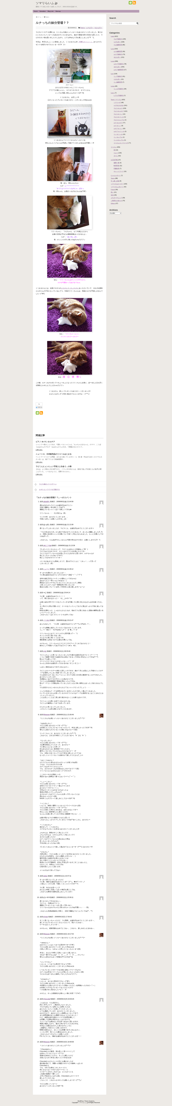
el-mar (45, 917)
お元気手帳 (114, 160)
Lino (112, 73)
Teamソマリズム (116, 99)
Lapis (112, 36)
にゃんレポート (116, 175)
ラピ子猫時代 (118, 39)
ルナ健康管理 (118, 51)
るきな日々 (117, 67)
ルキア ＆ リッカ (119, 131)
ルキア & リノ (118, 128)
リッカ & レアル (119, 140)
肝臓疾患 (116, 168)
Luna (112, 49)
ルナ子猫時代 (118, 54)
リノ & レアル (118, 137)
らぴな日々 (90, 28)
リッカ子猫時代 (118, 89)
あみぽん (46, 501)
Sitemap (58, 11)
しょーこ (46, 569)
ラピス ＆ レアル (119, 120)
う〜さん (113, 147)
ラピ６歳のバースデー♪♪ (48, 484)
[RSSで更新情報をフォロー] (134, 3)
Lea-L (112, 93)
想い (112, 192)
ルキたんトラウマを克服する (49, 489)
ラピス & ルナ (118, 108)
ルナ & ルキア (118, 123)
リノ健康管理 (118, 82)
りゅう (116, 153)
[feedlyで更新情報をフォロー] (130, 3)
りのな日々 (117, 79)
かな (44, 651)
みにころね (47, 545)
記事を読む (39, 450)
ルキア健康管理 (118, 69)
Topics (82, 28)
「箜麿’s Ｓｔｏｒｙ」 (86, 42)
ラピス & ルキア (119, 111)
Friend (113, 189)
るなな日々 (98, 28)
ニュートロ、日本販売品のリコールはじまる (54, 454)
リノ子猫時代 (118, 76)
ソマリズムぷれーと (117, 187)
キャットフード (118, 171)
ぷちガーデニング (116, 198)
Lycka (112, 86)
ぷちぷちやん (74, 288)
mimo (45, 876)
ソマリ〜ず (117, 102)
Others (113, 203)
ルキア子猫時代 (118, 64)
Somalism (43, 11)
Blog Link (50, 11)
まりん (116, 156)
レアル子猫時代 (118, 95)
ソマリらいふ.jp (46, 3)
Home (36, 11)
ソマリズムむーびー (117, 184)
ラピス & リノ (118, 114)
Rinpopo (46, 714)
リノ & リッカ (118, 134)
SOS (112, 195)
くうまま (46, 620)
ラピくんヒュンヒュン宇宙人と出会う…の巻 (54, 466)
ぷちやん (64, 288)
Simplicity (91, 1101)
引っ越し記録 (115, 181)
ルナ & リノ (117, 125)
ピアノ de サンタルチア (45, 442)
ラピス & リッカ (119, 117)
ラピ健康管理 (118, 45)
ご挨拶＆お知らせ (116, 200)
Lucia (112, 61)
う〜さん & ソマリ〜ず (121, 143)
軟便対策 (116, 165)
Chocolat (46, 999)
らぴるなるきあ (118, 105)
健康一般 (116, 163)
